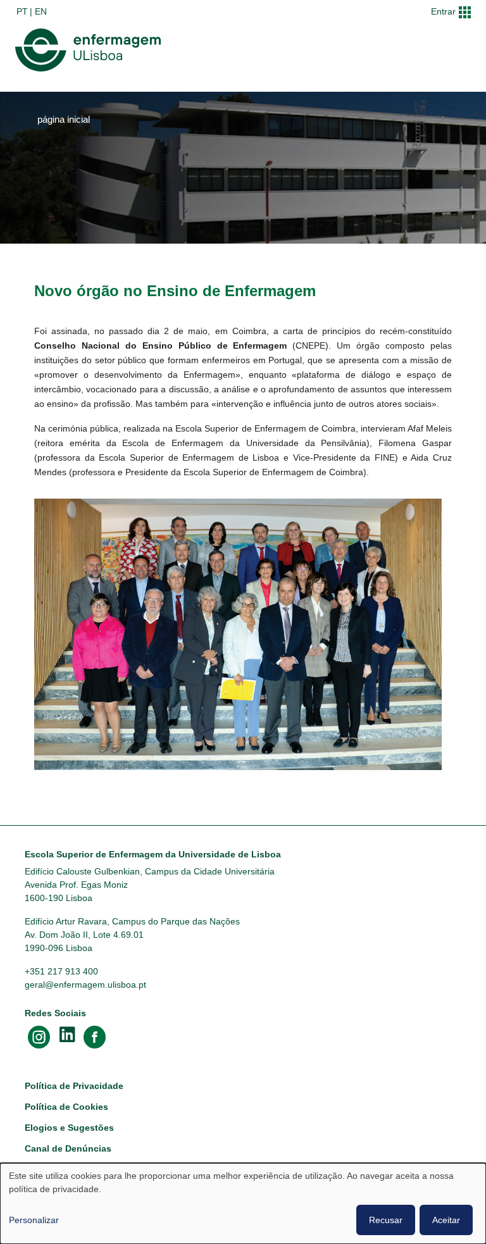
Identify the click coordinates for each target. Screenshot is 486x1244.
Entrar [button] (443, 11)
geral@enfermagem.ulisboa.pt (85, 985)
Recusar (385, 1220)
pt (22, 11)
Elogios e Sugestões (69, 1128)
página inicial (63, 120)
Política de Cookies (66, 1107)
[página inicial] (90, 50)
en (41, 11)
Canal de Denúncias (68, 1148)
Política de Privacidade (74, 1086)
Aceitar (446, 1220)
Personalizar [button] (34, 1220)
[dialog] (243, 1203)
